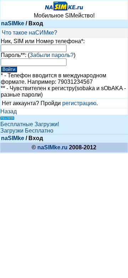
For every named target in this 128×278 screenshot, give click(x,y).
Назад (8, 111)
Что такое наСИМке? (29, 33)
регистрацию (79, 103)
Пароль (11, 55)
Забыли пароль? (52, 55)
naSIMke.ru (52, 147)
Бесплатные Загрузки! (29, 124)
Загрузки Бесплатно (26, 131)
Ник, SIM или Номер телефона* (42, 41)
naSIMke (12, 23)
